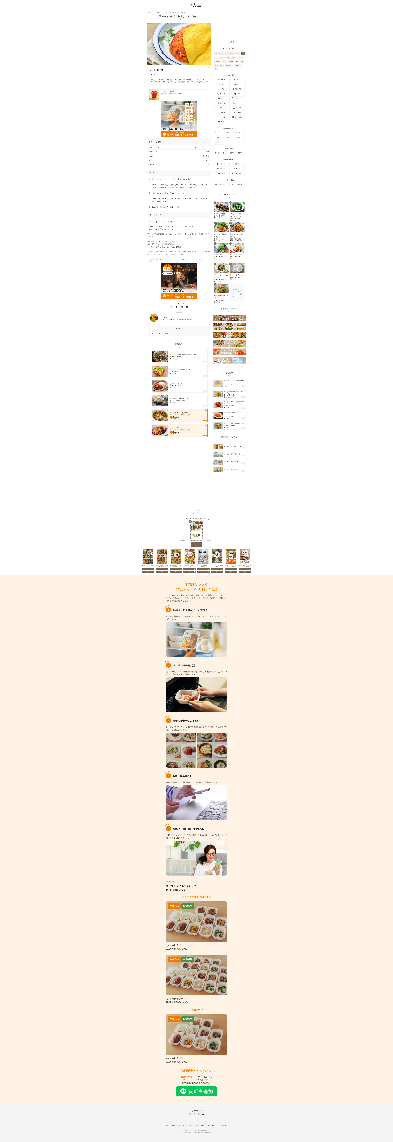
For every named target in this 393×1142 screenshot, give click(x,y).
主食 (151, 333)
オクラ (221, 65)
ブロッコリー (229, 65)
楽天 (172, 241)
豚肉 (242, 61)
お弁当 (157, 333)
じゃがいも (217, 61)
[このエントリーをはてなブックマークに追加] (158, 70)
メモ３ (177, 207)
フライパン (165, 333)
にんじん (241, 57)
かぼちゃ (234, 57)
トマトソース (154, 147)
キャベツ (224, 61)
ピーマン (221, 57)
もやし (216, 65)
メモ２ (180, 193)
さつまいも (237, 65)
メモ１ (205, 147)
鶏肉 (237, 61)
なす (216, 57)
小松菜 (227, 57)
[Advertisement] (179, 465)
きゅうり (231, 61)
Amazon (167, 241)
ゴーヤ (216, 68)
